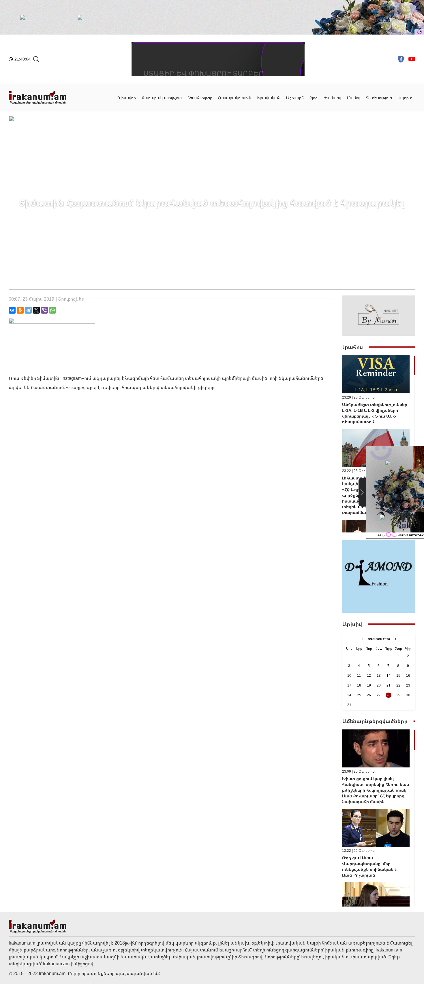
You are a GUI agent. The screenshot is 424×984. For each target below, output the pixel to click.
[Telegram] (28, 310)
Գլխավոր (126, 98)
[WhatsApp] (52, 310)
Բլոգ (313, 98)
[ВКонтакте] (12, 310)
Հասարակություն (234, 98)
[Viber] (44, 310)
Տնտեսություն (379, 98)
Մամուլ (353, 98)
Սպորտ (405, 98)
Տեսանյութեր (199, 98)
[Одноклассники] (20, 310)
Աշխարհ (295, 98)
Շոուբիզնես (71, 299)
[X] (36, 310)
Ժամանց (332, 98)
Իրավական (268, 98)
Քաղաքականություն (162, 98)
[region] (378, 443)
